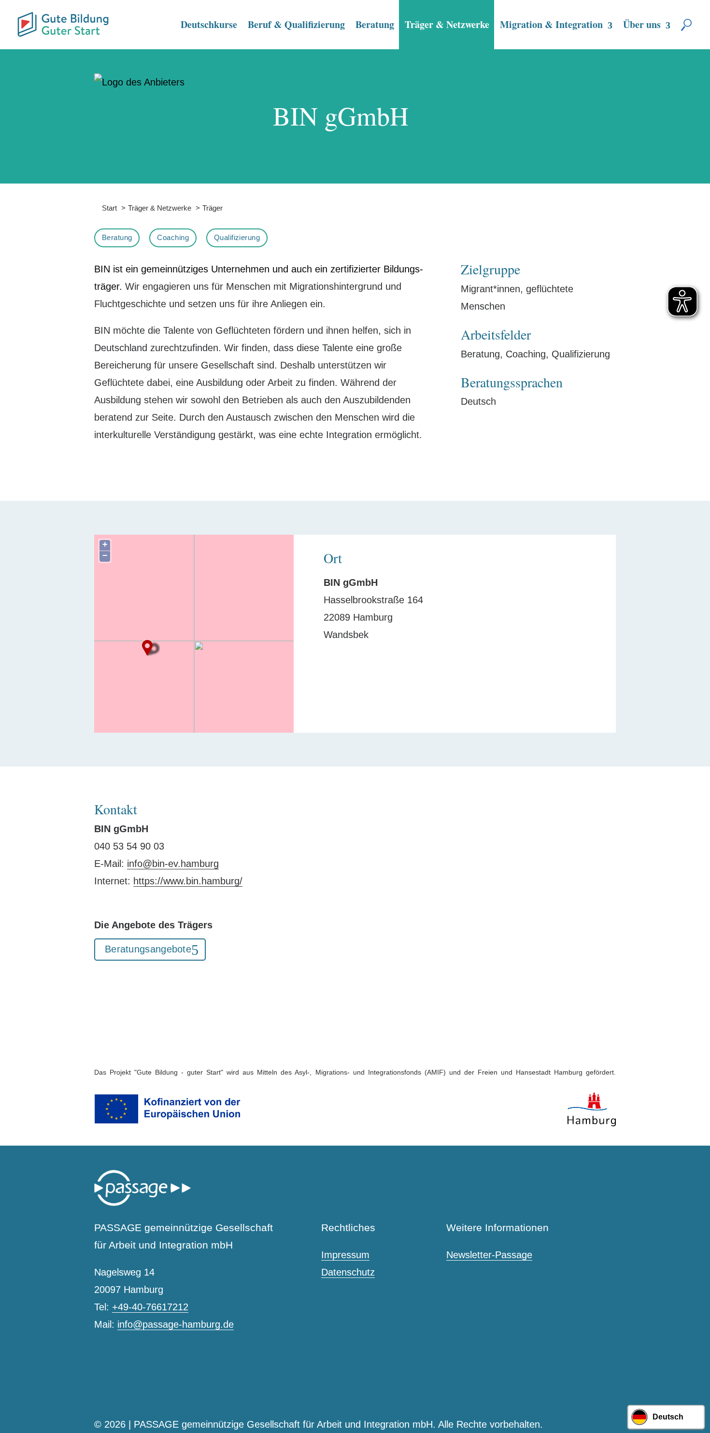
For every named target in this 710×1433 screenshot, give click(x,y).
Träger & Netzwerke (447, 24)
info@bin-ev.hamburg (173, 863)
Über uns (642, 24)
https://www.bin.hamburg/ (187, 881)
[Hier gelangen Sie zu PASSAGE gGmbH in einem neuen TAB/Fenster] (142, 1203)
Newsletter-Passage (489, 1254)
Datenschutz (348, 1272)
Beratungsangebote (148, 949)
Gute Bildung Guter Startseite (21, 20)
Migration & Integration (551, 24)
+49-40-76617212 (150, 1307)
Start (105, 208)
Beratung (374, 24)
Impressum (345, 1254)
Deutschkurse (209, 24)
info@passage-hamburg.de (175, 1324)
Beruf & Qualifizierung (296, 24)
